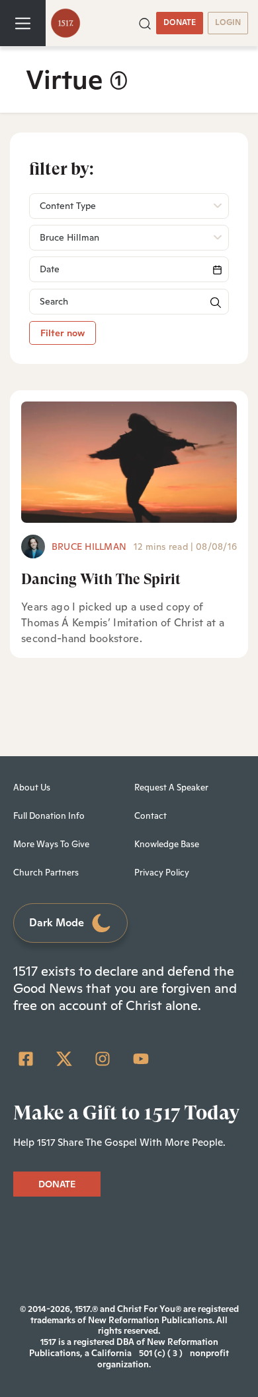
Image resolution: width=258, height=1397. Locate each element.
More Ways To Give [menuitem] (51, 844)
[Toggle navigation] (23, 23)
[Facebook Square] (25, 1058)
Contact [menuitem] (150, 815)
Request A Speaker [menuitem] (171, 787)
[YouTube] (140, 1058)
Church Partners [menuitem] (46, 872)
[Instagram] (102, 1058)
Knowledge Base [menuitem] (166, 844)
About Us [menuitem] (31, 787)
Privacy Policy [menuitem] (161, 872)
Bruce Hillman (89, 546)
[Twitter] (64, 1058)
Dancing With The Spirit (101, 579)
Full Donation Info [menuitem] (49, 815)
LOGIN (228, 22)
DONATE (179, 22)
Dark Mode (56, 923)
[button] (145, 22)
